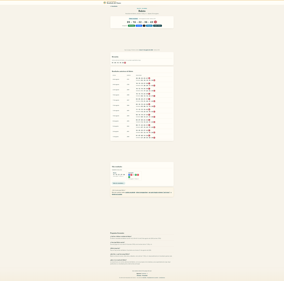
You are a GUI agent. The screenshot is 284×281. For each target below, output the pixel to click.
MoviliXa (144, 277)
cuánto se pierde (130, 192)
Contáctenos (162, 277)
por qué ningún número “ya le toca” (159, 192)
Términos (139, 275)
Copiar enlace (157, 25)
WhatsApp (131, 25)
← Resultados (113, 6)
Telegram (149, 25)
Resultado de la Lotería (152, 277)
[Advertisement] (142, 39)
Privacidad (144, 275)
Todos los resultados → (118, 183)
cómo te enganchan (142, 192)
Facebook (139, 25)
